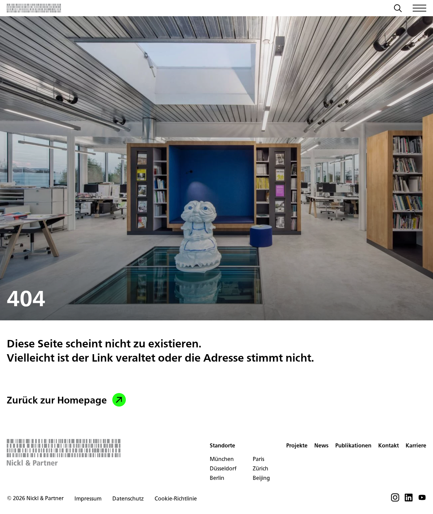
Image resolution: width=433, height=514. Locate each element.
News (321, 445)
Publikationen (353, 445)
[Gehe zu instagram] (395, 499)
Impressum (87, 498)
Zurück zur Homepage (57, 400)
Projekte (296, 445)
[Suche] (398, 9)
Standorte (222, 445)
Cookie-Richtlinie (176, 498)
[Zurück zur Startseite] (34, 8)
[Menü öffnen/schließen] (419, 8)
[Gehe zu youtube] (422, 499)
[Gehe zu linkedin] (409, 499)
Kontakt (388, 445)
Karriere (416, 445)
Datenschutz (128, 498)
